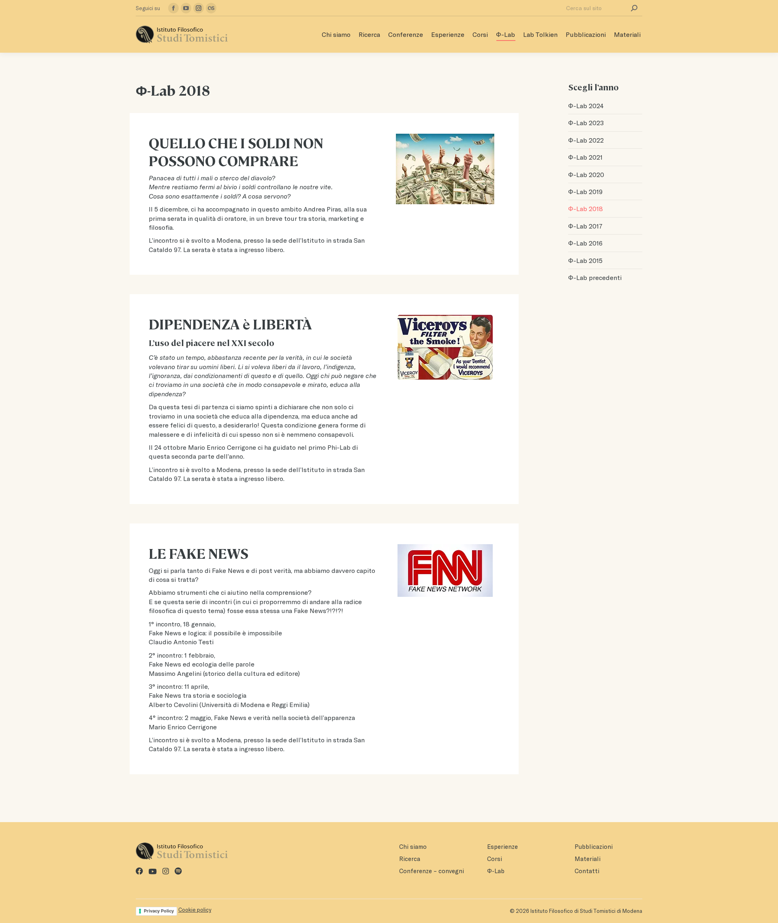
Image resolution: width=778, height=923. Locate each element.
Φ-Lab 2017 (585, 226)
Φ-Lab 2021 (585, 157)
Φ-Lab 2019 (585, 191)
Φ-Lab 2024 (586, 105)
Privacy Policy (159, 911)
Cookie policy (194, 909)
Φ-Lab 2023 (586, 122)
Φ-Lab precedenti (595, 277)
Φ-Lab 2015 (585, 260)
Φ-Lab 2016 (585, 243)
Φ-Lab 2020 (586, 174)
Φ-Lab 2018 (585, 208)
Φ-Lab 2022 (586, 140)
